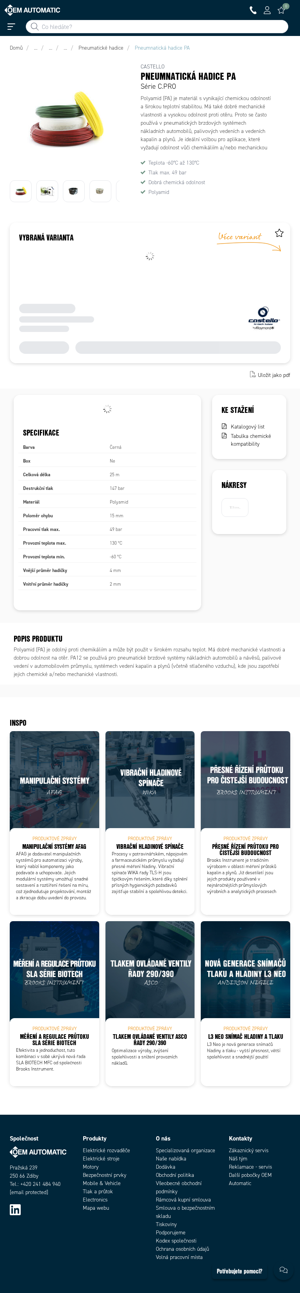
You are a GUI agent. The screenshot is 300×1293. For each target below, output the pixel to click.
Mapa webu (96, 1208)
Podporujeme (171, 1232)
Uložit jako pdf (274, 375)
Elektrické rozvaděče (106, 1150)
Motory (90, 1167)
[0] (281, 10)
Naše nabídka (171, 1158)
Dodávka (165, 1167)
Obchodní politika (175, 1175)
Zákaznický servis (248, 1150)
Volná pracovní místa (179, 1257)
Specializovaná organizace (185, 1150)
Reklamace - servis (250, 1167)
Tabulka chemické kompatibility (251, 440)
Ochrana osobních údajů (182, 1249)
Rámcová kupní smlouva (183, 1199)
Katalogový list (247, 426)
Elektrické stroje (101, 1158)
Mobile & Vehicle (102, 1183)
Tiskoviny (166, 1224)
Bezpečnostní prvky (104, 1175)
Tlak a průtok (98, 1191)
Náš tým (238, 1158)
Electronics (95, 1199)
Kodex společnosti (176, 1240)
